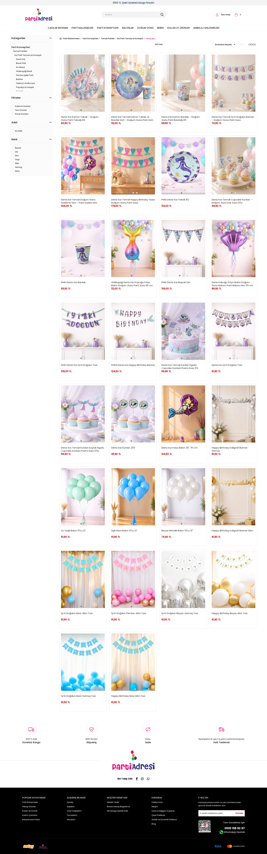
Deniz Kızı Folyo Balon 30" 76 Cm (179, 447)
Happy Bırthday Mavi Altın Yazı (128, 696)
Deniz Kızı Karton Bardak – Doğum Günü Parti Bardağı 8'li (180, 118)
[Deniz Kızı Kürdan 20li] (133, 414)
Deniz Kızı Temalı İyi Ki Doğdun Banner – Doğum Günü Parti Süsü (233, 118)
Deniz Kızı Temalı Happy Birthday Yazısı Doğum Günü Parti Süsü (133, 201)
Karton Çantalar (29, 815)
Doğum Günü (145, 27)
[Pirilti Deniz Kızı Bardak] (83, 248)
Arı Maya (20, 67)
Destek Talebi (113, 802)
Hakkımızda (157, 802)
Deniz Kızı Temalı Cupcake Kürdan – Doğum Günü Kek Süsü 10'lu (232, 201)
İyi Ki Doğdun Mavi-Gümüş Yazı (78, 696)
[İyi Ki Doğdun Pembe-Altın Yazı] (133, 579)
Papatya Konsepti (25, 87)
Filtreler (16, 98)
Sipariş (70, 802)
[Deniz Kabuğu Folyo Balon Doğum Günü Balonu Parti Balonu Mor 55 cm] (233, 248)
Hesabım (71, 819)
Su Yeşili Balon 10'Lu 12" (73, 530)
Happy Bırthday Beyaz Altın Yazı (230, 613)
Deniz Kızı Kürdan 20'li (123, 447)
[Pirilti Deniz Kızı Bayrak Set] (183, 248)
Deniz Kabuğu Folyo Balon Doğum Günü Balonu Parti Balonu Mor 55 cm (232, 284)
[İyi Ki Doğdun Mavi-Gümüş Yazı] (83, 662)
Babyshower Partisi (31, 819)
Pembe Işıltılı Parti (24, 75)
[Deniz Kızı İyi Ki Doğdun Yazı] (233, 331)
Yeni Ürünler (21, 110)
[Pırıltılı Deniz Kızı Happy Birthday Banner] (133, 331)
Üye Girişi (225, 14)
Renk (14, 139)
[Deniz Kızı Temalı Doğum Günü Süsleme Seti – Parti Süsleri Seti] (83, 165)
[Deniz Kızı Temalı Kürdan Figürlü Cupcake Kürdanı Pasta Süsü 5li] (183, 331)
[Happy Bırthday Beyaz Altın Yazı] (233, 579)
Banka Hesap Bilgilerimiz (118, 806)
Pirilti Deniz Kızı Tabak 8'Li (175, 199)
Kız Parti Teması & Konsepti (28, 55)
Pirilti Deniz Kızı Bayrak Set (175, 282)
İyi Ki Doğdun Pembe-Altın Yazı (128, 613)
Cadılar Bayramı (58, 27)
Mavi (17, 171)
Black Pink (21, 63)
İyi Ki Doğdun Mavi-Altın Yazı (77, 613)
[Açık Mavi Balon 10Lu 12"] (133, 496)
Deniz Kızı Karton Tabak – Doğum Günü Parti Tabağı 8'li (80, 118)
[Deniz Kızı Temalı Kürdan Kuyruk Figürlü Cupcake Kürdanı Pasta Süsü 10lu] (83, 414)
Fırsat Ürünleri (21, 114)
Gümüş (18, 167)
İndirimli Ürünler (22, 106)
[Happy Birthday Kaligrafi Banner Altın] (233, 496)
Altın (17, 163)
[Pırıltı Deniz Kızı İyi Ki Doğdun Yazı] (83, 331)
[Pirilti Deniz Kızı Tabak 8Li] (183, 165)
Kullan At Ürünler (178, 27)
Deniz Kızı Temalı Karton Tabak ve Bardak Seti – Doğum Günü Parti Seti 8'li (132, 118)
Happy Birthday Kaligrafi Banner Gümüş (230, 449)
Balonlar (128, 27)
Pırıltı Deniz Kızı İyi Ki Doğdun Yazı (79, 365)
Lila (16, 152)
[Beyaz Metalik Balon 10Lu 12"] (183, 496)
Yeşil (17, 159)
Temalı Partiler (20, 51)
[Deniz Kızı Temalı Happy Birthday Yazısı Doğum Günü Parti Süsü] (133, 165)
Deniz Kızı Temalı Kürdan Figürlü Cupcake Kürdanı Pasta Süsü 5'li (179, 366)
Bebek (160, 27)
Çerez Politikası (158, 815)
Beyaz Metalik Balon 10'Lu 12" (177, 530)
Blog (154, 824)
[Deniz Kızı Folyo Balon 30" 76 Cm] (183, 414)
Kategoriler (18, 38)
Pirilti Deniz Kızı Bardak (73, 282)
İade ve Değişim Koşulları (163, 811)
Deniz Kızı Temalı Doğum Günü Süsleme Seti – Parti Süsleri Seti (79, 201)
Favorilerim (72, 815)
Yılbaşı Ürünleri (29, 806)
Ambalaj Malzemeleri (206, 27)
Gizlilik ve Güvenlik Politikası (164, 819)
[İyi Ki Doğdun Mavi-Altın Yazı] (83, 579)
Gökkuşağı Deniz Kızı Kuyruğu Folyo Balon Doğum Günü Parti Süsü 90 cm (132, 284)
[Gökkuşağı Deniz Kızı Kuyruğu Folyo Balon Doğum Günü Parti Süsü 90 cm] (133, 248)
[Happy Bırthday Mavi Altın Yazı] (133, 662)
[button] (81, 110)
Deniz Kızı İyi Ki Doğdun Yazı (227, 365)
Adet (14, 122)
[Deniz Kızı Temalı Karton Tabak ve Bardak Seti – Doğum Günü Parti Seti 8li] (133, 83)
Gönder (239, 813)
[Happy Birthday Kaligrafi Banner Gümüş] (233, 414)
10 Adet (18, 131)
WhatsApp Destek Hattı (117, 811)
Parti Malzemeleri (82, 27)
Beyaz (18, 148)
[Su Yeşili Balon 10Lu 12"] (83, 496)
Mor (17, 156)
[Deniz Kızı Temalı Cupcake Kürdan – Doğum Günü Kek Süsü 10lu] (233, 165)
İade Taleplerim (74, 811)
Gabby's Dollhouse (25, 83)
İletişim (155, 806)
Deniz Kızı (20, 59)
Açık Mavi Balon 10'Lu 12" (124, 530)
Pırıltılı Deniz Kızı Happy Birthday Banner (133, 365)
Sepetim (71, 806)
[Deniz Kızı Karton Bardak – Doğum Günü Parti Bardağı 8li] (183, 83)
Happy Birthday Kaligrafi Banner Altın (232, 530)
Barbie (19, 79)
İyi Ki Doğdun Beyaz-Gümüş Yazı (179, 613)
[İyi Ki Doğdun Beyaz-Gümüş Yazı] (183, 579)
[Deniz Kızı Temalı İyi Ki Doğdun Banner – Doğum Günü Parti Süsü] (233, 83)
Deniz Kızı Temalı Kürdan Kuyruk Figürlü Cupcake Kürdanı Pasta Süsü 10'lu (82, 449)
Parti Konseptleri (108, 27)
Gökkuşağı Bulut (24, 71)
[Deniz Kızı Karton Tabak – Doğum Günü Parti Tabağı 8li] (83, 83)
